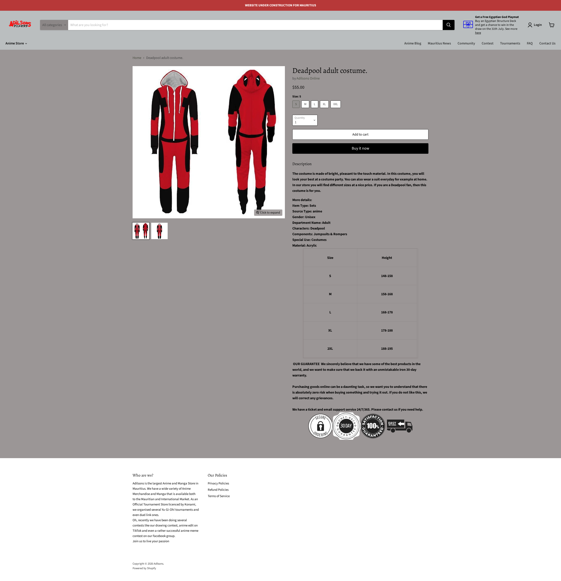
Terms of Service (219, 496)
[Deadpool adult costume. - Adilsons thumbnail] (140, 231)
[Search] (448, 25)
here (478, 33)
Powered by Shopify (144, 568)
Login (538, 25)
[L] (315, 109)
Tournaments (510, 43)
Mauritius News (439, 43)
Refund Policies (218, 489)
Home (137, 58)
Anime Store (15, 43)
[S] (296, 109)
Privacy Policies (218, 483)
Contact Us (547, 43)
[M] (305, 109)
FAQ (530, 43)
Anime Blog (412, 43)
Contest (488, 43)
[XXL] (336, 109)
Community (466, 43)
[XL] (325, 109)
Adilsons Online (308, 78)
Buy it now (360, 148)
